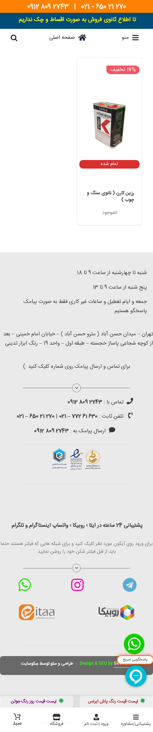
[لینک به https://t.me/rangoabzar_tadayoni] (130, 585)
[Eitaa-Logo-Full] (36, 607)
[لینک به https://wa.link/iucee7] (25, 585)
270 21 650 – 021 (35, 416)
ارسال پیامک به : (70, 431)
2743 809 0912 (48, 7)
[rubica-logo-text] (116, 607)
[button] (14, 38)
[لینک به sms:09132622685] (112, 430)
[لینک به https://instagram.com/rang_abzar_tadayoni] (77, 585)
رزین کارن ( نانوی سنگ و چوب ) (110, 196)
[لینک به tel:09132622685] (130, 401)
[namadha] (76, 451)
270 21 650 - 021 (103, 7)
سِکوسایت (29, 663)
